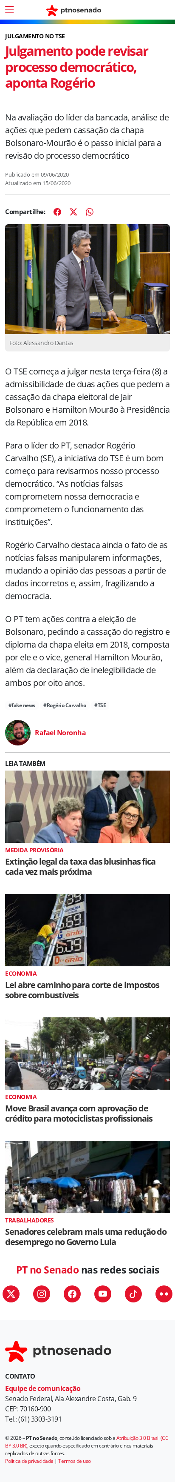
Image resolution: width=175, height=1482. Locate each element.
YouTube (102, 1293)
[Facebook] (57, 212)
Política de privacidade (29, 1461)
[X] (73, 212)
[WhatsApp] (89, 212)
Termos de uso (74, 1461)
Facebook (72, 1293)
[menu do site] (9, 9)
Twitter (11, 1293)
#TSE (100, 705)
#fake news (21, 705)
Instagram (41, 1293)
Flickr (163, 1293)
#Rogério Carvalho (64, 705)
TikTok (133, 1293)
